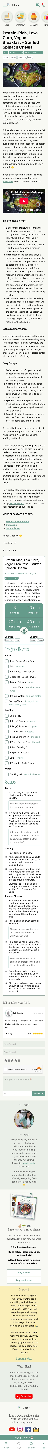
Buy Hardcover (24, 1280)
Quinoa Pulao (13, 528)
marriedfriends (16, 503)
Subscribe (8, 181)
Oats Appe (11, 525)
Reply (10, 1034)
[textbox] (24, 1079)
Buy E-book (24, 1272)
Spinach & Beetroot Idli (17, 521)
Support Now (24, 1358)
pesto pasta (29, 1163)
